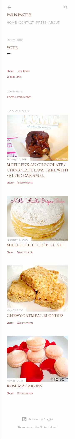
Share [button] (10, 70)
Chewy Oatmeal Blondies (35, 315)
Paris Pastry (19, 14)
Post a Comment (19, 97)
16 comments (25, 182)
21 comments (25, 393)
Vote (18, 76)
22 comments (25, 322)
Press (41, 22)
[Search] (65, 6)
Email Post (23, 70)
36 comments (25, 252)
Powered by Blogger (41, 419)
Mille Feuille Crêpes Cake (35, 245)
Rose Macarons (24, 386)
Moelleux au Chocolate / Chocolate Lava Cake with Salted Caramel (37, 170)
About (54, 22)
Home (12, 22)
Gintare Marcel (49, 427)
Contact (26, 22)
